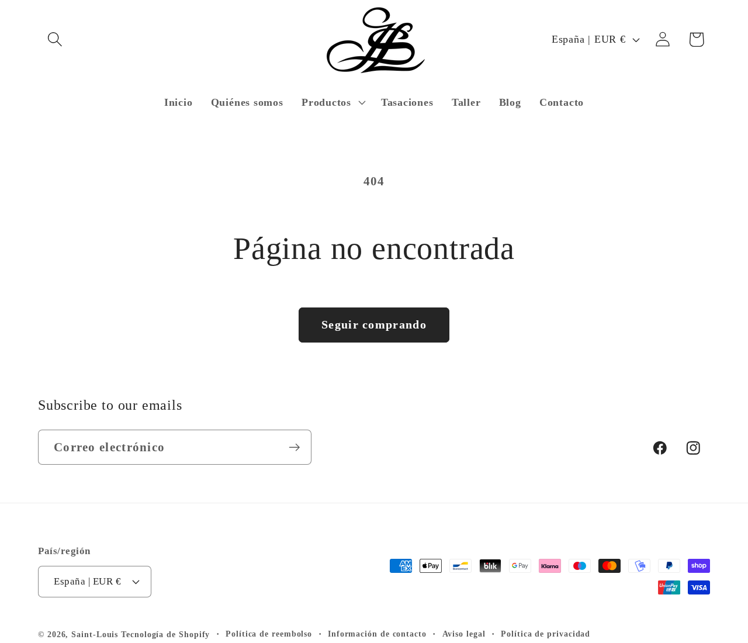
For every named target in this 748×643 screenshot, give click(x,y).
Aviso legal (464, 633)
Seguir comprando (374, 325)
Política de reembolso (269, 633)
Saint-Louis (94, 634)
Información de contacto (377, 633)
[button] (54, 39)
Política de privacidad (545, 633)
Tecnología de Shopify (165, 634)
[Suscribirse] (294, 447)
